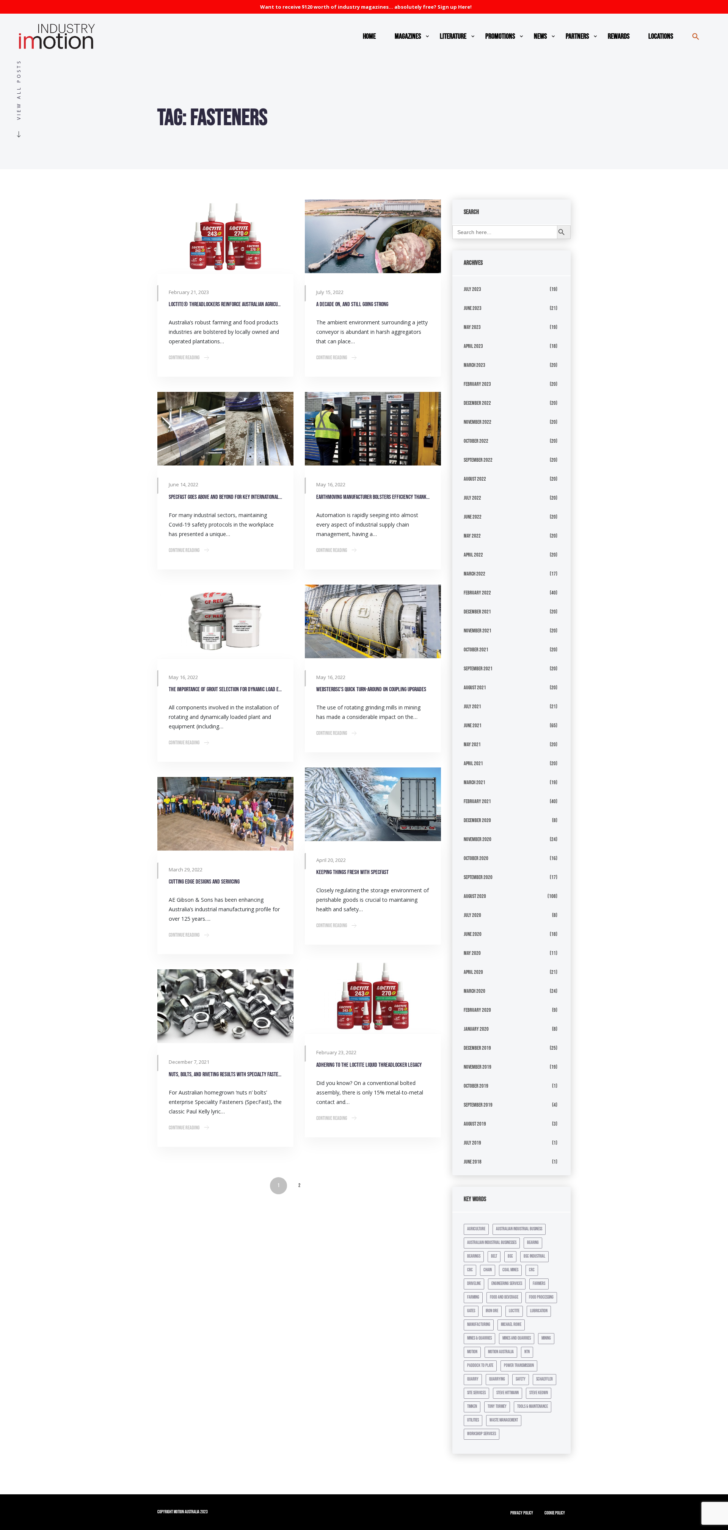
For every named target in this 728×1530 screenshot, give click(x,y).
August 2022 (475, 479)
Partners (577, 36)
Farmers (539, 1283)
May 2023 (472, 327)
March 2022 (474, 574)
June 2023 (473, 308)
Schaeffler (544, 1379)
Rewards (618, 36)
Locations (660, 36)
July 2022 (472, 498)
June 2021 (473, 725)
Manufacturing (478, 1324)
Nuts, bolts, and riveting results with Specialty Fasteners (225, 1074)
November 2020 (477, 839)
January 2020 (476, 1029)
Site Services (476, 1393)
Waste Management (504, 1420)
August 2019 (475, 1124)
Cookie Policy (554, 1513)
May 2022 (472, 536)
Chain (487, 1270)
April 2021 (473, 763)
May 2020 (472, 953)
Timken (472, 1406)
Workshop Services (481, 1434)
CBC (470, 1270)
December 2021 (477, 612)
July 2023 (472, 289)
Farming (473, 1297)
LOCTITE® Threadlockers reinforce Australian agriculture (225, 304)
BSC (510, 1256)
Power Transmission (519, 1365)
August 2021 (475, 687)
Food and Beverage (504, 1297)
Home (369, 36)
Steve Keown (538, 1393)
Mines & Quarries (479, 1338)
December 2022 (477, 403)
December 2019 (477, 1048)
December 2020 (477, 820)
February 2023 (477, 384)
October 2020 (476, 858)
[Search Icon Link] (695, 36)
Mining (546, 1338)
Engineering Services (506, 1283)
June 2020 (473, 934)
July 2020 (472, 915)
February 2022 (477, 593)
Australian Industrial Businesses (491, 1242)
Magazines (408, 36)
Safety (521, 1379)
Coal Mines (510, 1270)
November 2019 (477, 1067)
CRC (532, 1270)
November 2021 (477, 630)
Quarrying (497, 1379)
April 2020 (473, 972)
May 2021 (472, 744)
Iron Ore (492, 1311)
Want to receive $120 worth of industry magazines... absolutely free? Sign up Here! (366, 6)
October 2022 (476, 441)
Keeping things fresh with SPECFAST (352, 872)
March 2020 (474, 991)
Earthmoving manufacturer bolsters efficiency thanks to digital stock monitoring (373, 497)
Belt (494, 1256)
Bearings (473, 1256)
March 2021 (474, 782)
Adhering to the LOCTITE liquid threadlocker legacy (369, 1065)
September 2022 (478, 460)
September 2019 (478, 1105)
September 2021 (478, 668)
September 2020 (478, 877)
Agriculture (476, 1229)
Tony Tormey (497, 1406)
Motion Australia (501, 1352)
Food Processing (541, 1297)
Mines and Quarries (516, 1338)
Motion (472, 1352)
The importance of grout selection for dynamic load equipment (225, 689)
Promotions (500, 36)
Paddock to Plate (480, 1365)
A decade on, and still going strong (352, 304)
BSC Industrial (534, 1256)
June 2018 (473, 1162)
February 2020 (477, 1010)
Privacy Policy (521, 1513)
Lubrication (539, 1311)
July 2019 (472, 1143)
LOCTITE (514, 1311)
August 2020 (475, 896)
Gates (471, 1311)
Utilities (473, 1420)
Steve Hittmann (507, 1393)
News (540, 36)
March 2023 (474, 365)
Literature (453, 36)
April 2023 (473, 346)
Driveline (474, 1283)
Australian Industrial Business (519, 1229)
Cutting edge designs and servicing (204, 881)
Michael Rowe (511, 1324)
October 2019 (476, 1086)
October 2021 (476, 649)
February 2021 (477, 801)
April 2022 (473, 555)
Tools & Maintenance (532, 1406)
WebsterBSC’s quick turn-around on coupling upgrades (371, 689)
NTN (527, 1352)
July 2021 (472, 706)
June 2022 (473, 517)
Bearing (533, 1242)
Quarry (473, 1379)
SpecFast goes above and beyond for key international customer (225, 497)
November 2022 (477, 422)
